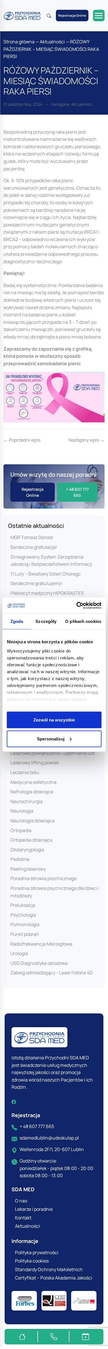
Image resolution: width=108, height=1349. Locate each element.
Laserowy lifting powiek (34, 762)
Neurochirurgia (26, 801)
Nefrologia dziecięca (31, 791)
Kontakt (23, 1218)
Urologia (19, 953)
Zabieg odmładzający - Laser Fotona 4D (51, 972)
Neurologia (21, 811)
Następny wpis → (87, 440)
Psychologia (23, 915)
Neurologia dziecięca (32, 820)
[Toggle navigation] (99, 15)
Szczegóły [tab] (45, 621)
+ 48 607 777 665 (37, 1126)
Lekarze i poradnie (34, 1209)
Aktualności (52, 42)
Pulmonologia (24, 924)
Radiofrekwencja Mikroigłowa (41, 944)
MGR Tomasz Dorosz (31, 537)
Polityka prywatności (36, 1252)
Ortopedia (20, 830)
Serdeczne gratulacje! (33, 547)
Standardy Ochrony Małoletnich (49, 1269)
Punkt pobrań (24, 934)
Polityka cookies (32, 1261)
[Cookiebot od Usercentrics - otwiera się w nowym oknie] (76, 605)
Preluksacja (22, 905)
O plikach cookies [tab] (83, 621)
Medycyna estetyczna (33, 782)
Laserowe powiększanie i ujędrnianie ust (52, 753)
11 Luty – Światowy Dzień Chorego (45, 574)
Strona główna (19, 42)
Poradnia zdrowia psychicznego (43, 878)
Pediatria (19, 859)
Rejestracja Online (72, 15)
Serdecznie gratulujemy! (36, 583)
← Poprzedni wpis (21, 440)
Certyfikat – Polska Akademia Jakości (53, 1278)
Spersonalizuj (51, 738)
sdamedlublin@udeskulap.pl (49, 1138)
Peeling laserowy (28, 869)
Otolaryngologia (27, 849)
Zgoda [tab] (16, 621)
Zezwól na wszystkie (54, 719)
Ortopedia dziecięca (31, 840)
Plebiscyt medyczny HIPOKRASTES (47, 593)
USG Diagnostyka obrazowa (39, 963)
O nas (21, 1201)
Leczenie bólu (24, 772)
